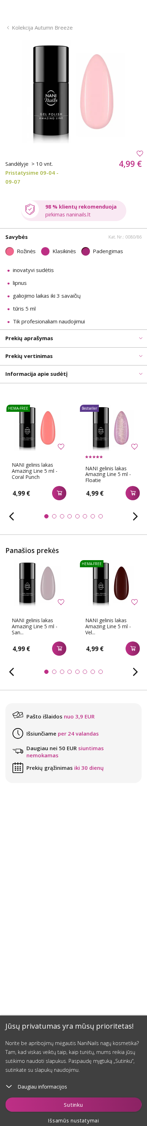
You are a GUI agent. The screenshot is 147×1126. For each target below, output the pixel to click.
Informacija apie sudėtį (36, 373)
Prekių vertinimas (29, 355)
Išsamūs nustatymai (73, 1120)
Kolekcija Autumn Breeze (42, 27)
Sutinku (73, 1104)
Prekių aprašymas (29, 338)
